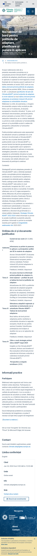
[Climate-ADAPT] (13, 10)
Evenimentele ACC (12, 60)
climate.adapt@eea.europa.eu (19, 447)
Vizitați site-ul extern (11, 494)
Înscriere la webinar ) (10, 420)
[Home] (3, 61)
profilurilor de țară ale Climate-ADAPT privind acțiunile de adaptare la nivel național (18, 94)
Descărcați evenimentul (17, 499)
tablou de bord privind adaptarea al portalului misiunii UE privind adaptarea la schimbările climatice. (18, 99)
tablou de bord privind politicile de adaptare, (18, 87)
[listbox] (8, 4)
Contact (16, 529)
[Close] (34, 539)
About (15, 526)
